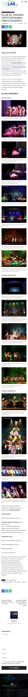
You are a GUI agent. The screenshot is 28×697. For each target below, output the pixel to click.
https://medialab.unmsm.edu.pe (14, 623)
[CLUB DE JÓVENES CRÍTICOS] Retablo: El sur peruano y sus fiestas (20, 603)
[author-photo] (14, 618)
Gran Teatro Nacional (18, 65)
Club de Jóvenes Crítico (9, 79)
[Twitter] (6, 26)
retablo (23, 582)
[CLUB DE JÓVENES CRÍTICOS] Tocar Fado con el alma (7, 602)
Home (3, 9)
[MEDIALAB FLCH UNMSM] (10, 4)
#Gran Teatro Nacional (11, 580)
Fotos (13, 12)
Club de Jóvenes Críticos (11, 9)
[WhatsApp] (10, 26)
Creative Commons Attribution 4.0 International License (15, 686)
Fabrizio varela (17, 582)
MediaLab (5, 23)
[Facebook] (3, 26)
